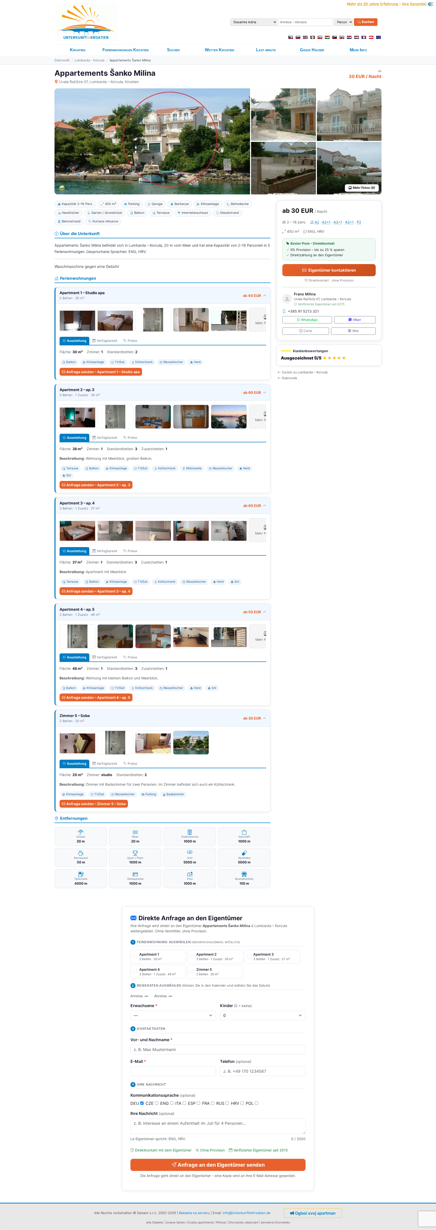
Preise (132, 341)
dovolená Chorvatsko (275, 1222)
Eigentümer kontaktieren (332, 270)
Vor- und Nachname (151, 1039)
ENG (165, 1103)
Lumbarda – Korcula (89, 60)
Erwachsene (143, 1005)
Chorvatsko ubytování (243, 1222)
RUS (221, 1103)
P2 (359, 222)
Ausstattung (76, 341)
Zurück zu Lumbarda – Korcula (305, 372)
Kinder (236, 1005)
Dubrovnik (62, 60)
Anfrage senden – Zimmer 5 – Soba (96, 804)
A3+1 (326, 222)
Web (355, 331)
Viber (357, 320)
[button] (329, 355)
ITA (179, 1103)
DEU (135, 1103)
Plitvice (221, 1222)
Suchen (367, 22)
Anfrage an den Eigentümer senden (221, 1165)
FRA (206, 1103)
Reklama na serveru (194, 1213)
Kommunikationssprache (162, 1095)
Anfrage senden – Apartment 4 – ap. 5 (98, 697)
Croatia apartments (200, 1222)
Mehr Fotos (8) (364, 188)
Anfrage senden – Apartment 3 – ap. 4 (98, 591)
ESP (192, 1103)
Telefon (235, 1061)
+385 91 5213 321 (303, 311)
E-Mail (138, 1061)
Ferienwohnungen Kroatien (125, 50)
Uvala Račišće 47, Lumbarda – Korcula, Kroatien (99, 82)
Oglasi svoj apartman (315, 1213)
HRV (235, 1103)
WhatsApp (309, 320)
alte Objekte (154, 1222)
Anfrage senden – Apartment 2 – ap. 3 (98, 485)
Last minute (266, 50)
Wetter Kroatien (219, 50)
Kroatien (77, 50)
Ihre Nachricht (152, 1113)
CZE (150, 1103)
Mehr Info (358, 50)
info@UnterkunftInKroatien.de (246, 1213)
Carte (308, 331)
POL (250, 1103)
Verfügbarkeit (107, 341)
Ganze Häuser (312, 50)
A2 (317, 222)
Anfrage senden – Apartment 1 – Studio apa (103, 372)
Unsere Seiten (175, 1222)
